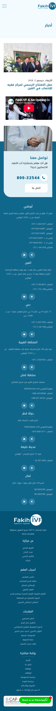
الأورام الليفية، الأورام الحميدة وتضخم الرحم (28, 594)
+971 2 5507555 (39, 359)
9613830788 (39, 489)
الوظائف (28, 673)
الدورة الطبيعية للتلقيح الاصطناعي (28, 627)
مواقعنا (28, 668)
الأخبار (28, 660)
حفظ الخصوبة (28, 639)
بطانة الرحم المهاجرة (28, 581)
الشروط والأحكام (28, 685)
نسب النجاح (28, 552)
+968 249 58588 (39, 393)
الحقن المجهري (28, 618)
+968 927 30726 (38, 398)
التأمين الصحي (28, 556)
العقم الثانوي (28, 589)
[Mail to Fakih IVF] (24, 255)
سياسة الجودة (28, 681)
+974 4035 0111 (39, 431)
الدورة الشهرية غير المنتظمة (28, 598)
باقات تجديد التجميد (28, 644)
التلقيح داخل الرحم (28, 622)
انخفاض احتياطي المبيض (28, 602)
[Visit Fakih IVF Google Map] (32, 255)
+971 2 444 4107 (38, 224)
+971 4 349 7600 (38, 322)
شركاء (28, 560)
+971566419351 (36, 242)
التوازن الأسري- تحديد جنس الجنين (28, 631)
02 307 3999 (40, 460)
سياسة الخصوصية (28, 677)
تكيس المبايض (28, 577)
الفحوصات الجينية (28, 635)
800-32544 (28, 177)
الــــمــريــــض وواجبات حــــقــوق (28, 690)
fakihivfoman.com (32, 388)
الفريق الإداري (28, 548)
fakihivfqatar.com (32, 427)
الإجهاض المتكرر (28, 585)
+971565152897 (38, 228)
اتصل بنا (36, 188)
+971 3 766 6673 (38, 284)
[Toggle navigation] (4, 6)
